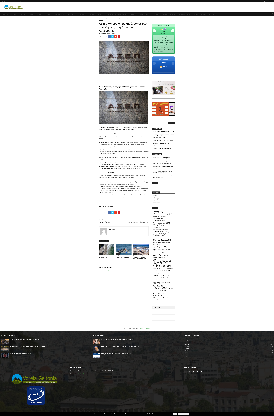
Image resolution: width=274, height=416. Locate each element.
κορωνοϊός (158, 293)
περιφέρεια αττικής (160, 297)
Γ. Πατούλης (156, 227)
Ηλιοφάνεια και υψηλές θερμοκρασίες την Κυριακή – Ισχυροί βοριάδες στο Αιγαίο (139, 257)
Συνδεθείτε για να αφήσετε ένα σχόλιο (107, 270)
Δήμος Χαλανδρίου (161, 255)
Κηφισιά (48, 14)
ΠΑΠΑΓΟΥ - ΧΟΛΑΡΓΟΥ (165, 273)
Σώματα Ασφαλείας (184, 14)
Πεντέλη (132, 14)
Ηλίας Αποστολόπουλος (163, 260)
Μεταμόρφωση (81, 14)
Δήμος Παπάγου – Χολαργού (162, 249)
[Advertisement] (123, 80)
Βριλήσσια (22, 14)
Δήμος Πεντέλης (158, 252)
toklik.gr (156, 216)
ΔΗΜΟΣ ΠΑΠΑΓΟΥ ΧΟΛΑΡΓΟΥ (159, 234)
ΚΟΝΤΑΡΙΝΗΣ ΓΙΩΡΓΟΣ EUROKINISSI (162, 264)
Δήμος (155, 242)
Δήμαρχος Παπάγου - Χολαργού (161, 237)
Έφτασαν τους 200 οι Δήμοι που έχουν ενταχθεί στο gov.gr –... (116, 353)
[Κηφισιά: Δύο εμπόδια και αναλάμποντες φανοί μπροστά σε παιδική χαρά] (5, 348)
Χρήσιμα (203, 14)
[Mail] (267, 1)
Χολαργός (155, 14)
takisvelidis (103, 33)
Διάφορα (196, 14)
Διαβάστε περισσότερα (183, 413)
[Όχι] (272, 414)
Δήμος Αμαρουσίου (164, 242)
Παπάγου (166, 275)
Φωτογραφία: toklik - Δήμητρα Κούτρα (161, 282)
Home (3, 14)
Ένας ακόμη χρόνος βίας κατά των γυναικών (163, 140)
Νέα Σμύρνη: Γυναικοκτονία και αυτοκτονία (162, 148)
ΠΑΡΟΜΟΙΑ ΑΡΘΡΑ (104, 241)
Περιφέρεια (173, 14)
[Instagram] (264, 1)
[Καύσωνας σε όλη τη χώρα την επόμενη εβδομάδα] (106, 249)
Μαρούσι (70, 14)
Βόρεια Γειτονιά (161, 225)
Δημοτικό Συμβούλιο (159, 257)
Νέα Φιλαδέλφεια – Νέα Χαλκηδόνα (116, 14)
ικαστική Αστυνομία (109, 206)
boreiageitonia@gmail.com (82, 373)
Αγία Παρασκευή (11, 14)
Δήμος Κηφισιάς (160, 247)
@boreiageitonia (145, 328)
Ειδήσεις (105, 18)
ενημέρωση (156, 290)
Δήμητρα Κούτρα (162, 240)
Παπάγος (100, 14)
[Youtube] (271, 1)
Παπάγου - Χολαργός (157, 277)
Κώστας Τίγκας (157, 270)
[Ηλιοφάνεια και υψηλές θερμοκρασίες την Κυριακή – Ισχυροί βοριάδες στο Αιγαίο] (141, 249)
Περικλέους (156, 280)
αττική (170, 288)
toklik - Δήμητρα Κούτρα (162, 214)
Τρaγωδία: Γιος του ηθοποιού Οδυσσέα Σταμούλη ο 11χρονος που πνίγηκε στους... (121, 346)
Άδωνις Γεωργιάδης (159, 220)
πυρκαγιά (155, 299)
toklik (158, 211)
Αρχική (100, 18)
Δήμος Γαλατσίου (157, 244)
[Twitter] (269, 1)
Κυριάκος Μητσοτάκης (168, 268)
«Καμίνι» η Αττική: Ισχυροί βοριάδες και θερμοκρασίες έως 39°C (162, 144)
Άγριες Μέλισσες (158, 218)
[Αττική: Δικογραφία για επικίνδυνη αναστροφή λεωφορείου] (5, 341)
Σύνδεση (155, 195)
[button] (272, 14)
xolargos (163, 216)
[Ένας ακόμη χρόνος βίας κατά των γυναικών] (5, 355)
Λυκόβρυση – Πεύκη (59, 14)
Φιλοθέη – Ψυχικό (143, 14)
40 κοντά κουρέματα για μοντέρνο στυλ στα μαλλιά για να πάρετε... (117, 339)
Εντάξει (175, 413)
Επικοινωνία (212, 14)
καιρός (163, 290)
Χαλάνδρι (164, 14)
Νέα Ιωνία (91, 14)
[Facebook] (262, 1)
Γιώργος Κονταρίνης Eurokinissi (161, 229)
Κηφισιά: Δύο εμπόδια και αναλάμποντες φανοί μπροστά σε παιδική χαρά (163, 136)
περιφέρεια (158, 295)
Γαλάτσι (31, 14)
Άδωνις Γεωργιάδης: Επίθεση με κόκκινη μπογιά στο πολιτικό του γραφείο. (110, 221)
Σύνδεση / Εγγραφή (18, 0)
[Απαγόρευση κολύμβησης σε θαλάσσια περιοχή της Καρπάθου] (124, 249)
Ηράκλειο (39, 14)
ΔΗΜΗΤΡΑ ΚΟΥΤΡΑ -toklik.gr (162, 232)
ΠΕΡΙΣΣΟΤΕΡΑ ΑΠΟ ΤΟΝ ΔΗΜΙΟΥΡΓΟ (118, 241)
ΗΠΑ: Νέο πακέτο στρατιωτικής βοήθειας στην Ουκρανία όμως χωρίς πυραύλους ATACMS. (137, 221)
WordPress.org (156, 202)
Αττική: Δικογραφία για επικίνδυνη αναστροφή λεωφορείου (163, 132)
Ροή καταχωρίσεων (157, 197)
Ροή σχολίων (156, 200)
